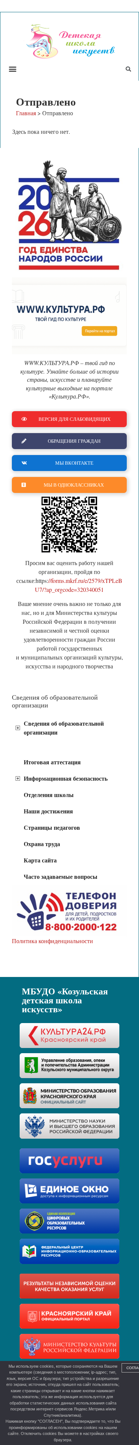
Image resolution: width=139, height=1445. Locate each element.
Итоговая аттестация (52, 762)
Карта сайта (40, 860)
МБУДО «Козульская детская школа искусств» (65, 999)
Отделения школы (49, 794)
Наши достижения (48, 811)
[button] (12, 68)
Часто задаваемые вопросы (60, 876)
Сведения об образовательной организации (64, 727)
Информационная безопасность (65, 778)
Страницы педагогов (52, 827)
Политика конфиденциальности (52, 941)
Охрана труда (42, 843)
